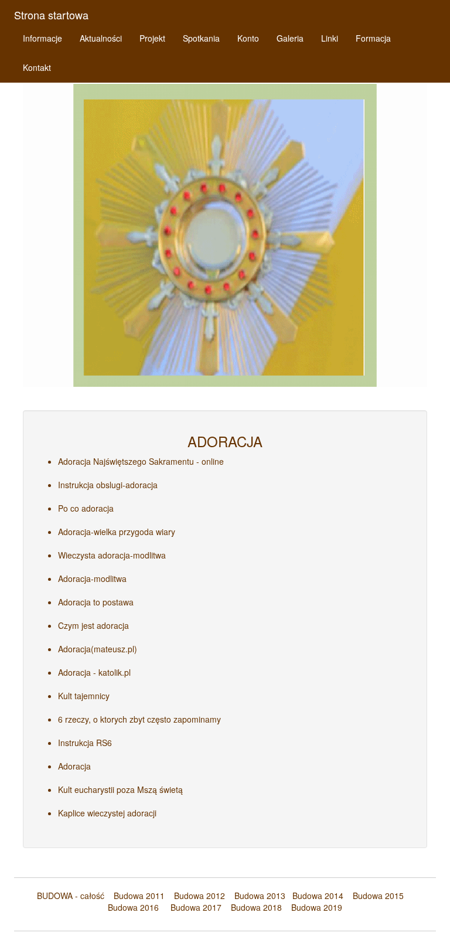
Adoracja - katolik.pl (94, 672)
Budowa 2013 (259, 895)
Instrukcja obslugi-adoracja (108, 485)
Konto (248, 38)
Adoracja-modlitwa (92, 578)
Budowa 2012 (199, 895)
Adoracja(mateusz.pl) (97, 649)
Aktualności (101, 38)
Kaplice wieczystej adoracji (107, 813)
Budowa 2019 (312, 907)
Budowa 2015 (373, 895)
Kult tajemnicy (84, 696)
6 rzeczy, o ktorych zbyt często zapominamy (139, 719)
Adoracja (74, 766)
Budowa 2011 (139, 895)
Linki (329, 38)
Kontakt (37, 67)
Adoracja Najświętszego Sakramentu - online (141, 461)
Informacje (42, 38)
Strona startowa (51, 14)
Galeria (290, 38)
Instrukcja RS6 (85, 742)
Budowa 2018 (251, 907)
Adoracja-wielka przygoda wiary (116, 531)
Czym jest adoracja (93, 625)
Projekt (152, 38)
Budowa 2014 (317, 895)
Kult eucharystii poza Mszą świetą (120, 789)
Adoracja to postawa (96, 602)
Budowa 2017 (191, 907)
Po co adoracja (86, 508)
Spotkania (201, 38)
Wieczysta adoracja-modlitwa (112, 555)
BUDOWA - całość (70, 895)
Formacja (373, 38)
